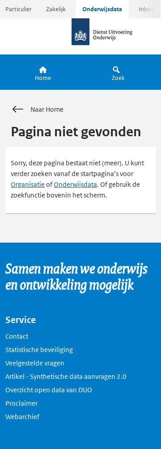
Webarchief (22, 416)
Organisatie (28, 184)
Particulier (18, 9)
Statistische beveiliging (39, 349)
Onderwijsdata (102, 9)
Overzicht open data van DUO (48, 390)
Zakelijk (56, 9)
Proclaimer (21, 403)
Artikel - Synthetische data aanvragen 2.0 (66, 376)
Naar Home (47, 109)
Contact (16, 336)
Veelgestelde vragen (34, 363)
